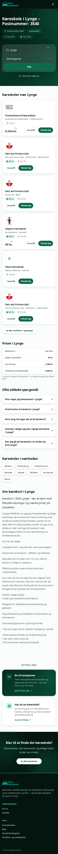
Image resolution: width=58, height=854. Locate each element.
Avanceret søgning (30, 76)
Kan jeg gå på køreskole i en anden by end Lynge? (29, 443)
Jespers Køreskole (15, 228)
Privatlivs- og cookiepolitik (13, 837)
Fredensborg (23, 466)
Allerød (21, 472)
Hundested (48, 472)
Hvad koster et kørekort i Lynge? (29, 409)
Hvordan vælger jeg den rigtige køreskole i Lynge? (29, 430)
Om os (5, 808)
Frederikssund (41, 466)
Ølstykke (33, 472)
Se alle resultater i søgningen (19, 330)
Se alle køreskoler (29, 761)
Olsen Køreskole (14, 266)
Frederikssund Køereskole (20, 115)
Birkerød (8, 472)
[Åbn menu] (53, 4)
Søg (29, 66)
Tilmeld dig (45, 130)
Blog (4, 829)
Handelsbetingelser (11, 833)
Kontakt (5, 812)
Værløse (8, 466)
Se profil (31, 130)
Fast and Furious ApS (17, 153)
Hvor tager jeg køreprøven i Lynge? (29, 399)
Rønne (7, 479)
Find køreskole (8, 825)
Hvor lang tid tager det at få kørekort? (29, 419)
